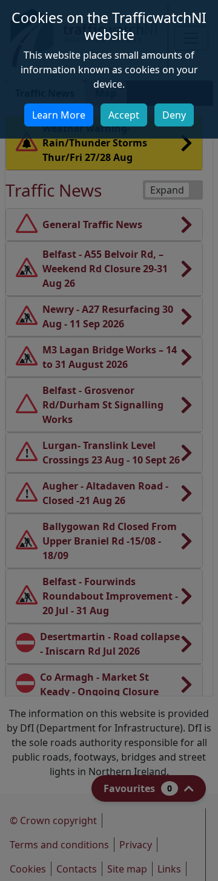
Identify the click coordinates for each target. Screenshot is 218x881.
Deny (174, 115)
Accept (123, 115)
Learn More (58, 115)
